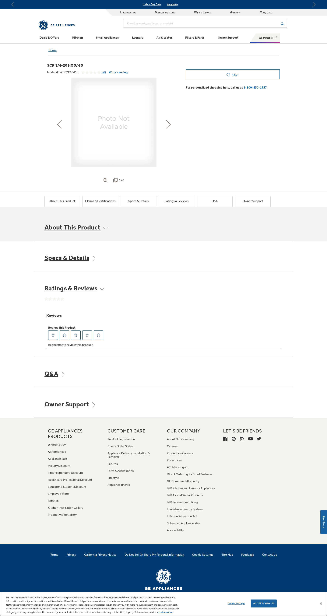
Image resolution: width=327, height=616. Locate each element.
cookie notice (166, 612)
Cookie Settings (236, 603)
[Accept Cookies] (321, 603)
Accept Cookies (264, 603)
